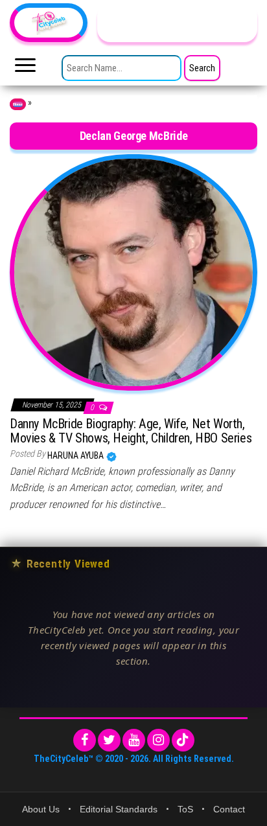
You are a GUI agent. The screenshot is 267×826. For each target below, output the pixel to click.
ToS (185, 809)
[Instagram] (158, 740)
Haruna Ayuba (76, 455)
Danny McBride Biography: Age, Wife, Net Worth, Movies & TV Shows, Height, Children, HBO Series (130, 431)
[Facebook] (84, 740)
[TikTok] (183, 740)
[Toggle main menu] (25, 68)
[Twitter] (109, 740)
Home (18, 104)
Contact (229, 809)
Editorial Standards (118, 809)
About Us (41, 809)
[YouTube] (133, 740)
